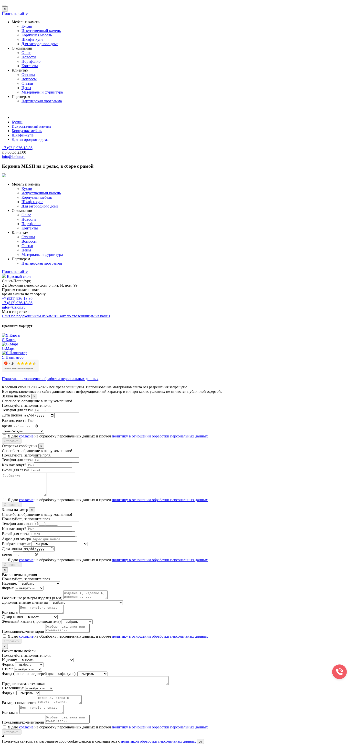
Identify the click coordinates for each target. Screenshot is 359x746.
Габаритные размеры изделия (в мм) (32, 598)
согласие (26, 436)
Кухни (26, 26)
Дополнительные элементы (25, 602)
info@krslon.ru (13, 307)
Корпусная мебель (36, 35)
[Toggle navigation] (4, 5)
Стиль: (7, 669)
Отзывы (28, 75)
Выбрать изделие (16, 544)
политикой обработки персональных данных (158, 741)
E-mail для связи (15, 470)
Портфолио (31, 61)
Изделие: (9, 583)
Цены (26, 88)
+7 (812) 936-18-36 (17, 303)
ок (200, 741)
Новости (28, 57)
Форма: (8, 588)
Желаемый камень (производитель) (31, 621)
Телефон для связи (17, 410)
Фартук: (8, 693)
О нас (26, 53)
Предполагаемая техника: (23, 684)
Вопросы (29, 79)
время (7, 426)
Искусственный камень (41, 31)
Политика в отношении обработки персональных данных (50, 379)
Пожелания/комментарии (23, 631)
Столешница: (13, 688)
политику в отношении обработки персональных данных (160, 436)
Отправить (12, 441)
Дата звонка (12, 415)
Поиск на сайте (15, 13)
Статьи (27, 83)
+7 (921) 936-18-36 (17, 298)
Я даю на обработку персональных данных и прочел (108, 436)
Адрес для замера (16, 539)
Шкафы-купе (32, 39)
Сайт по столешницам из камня (83, 316)
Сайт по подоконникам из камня (29, 316)
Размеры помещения (19, 703)
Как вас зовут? (14, 420)
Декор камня (12, 617)
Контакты (29, 66)
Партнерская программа (41, 101)
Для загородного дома (39, 44)
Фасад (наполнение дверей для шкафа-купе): (39, 674)
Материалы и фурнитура (42, 92)
